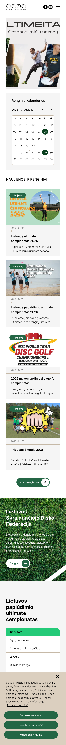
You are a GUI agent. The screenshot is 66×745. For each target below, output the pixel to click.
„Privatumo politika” (17, 705)
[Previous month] (43, 109)
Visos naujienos (29, 482)
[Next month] (50, 109)
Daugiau (14, 563)
